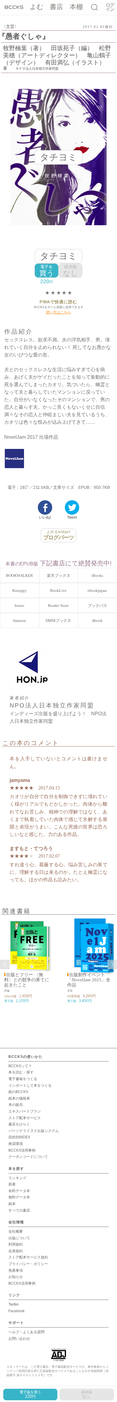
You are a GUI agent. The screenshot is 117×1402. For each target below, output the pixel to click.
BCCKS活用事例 (21, 1150)
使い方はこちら (58, 312)
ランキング (17, 1178)
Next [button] (112, 964)
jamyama (20, 780)
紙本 (12, 1204)
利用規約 (15, 1244)
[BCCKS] (14, 7)
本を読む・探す (21, 1072)
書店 (56, 7)
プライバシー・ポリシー (28, 1264)
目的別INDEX (19, 1137)
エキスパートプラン (24, 1111)
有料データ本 (19, 1191)
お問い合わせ (19, 1339)
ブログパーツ (58, 535)
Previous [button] (5, 964)
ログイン (110, 7)
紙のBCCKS (18, 1092)
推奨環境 (15, 1144)
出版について (19, 1238)
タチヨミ (58, 256)
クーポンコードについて (28, 1157)
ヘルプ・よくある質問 (26, 1332)
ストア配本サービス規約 (28, 1257)
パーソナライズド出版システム (33, 1131)
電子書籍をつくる (22, 1079)
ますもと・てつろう (31, 848)
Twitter (13, 1304)
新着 (12, 1184)
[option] (27, 961)
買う (46, 270)
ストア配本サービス (24, 1118)
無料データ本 (19, 1197)
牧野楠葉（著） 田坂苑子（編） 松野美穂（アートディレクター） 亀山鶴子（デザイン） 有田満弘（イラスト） (57, 55)
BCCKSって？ (20, 1066)
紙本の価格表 (19, 1098)
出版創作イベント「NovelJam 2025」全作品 (88, 979)
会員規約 (15, 1251)
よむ (37, 7)
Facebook (16, 1311)
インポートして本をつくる (30, 1085)
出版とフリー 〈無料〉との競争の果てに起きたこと (26, 979)
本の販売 (15, 1105)
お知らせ (15, 1277)
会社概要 (15, 1231)
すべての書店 (19, 1210)
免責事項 (15, 1270)
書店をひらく (19, 1124)
